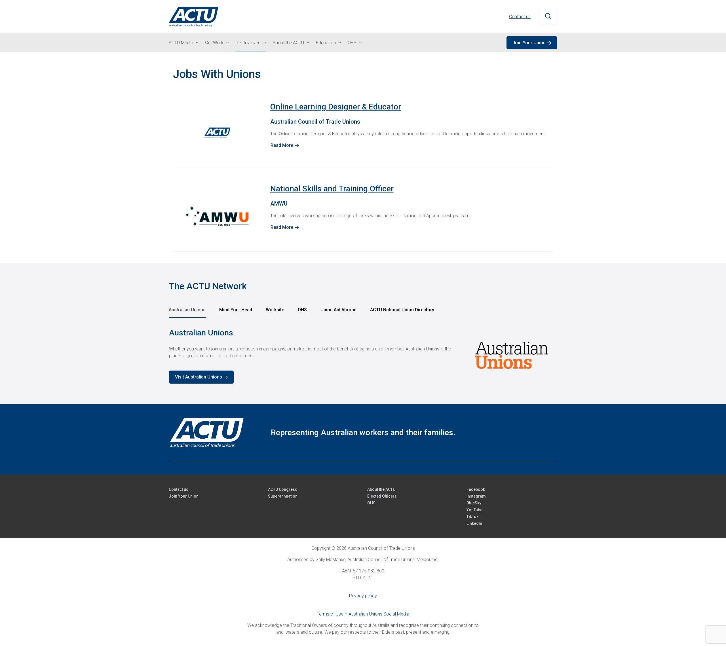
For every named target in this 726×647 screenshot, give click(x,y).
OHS (352, 42)
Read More (282, 145)
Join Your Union (529, 42)
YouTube (474, 510)
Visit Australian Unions (198, 377)
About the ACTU (288, 42)
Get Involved (248, 42)
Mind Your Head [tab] (235, 309)
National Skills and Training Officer (332, 188)
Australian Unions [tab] (187, 309)
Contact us (520, 16)
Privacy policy (363, 596)
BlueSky (474, 503)
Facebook (476, 489)
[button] (548, 16)
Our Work (214, 42)
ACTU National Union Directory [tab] (402, 309)
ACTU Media (181, 42)
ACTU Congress (282, 489)
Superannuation (282, 496)
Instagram (476, 496)
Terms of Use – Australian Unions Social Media (363, 614)
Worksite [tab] (275, 309)
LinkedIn (474, 523)
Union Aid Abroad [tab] (338, 309)
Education (326, 42)
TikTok (472, 516)
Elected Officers (382, 496)
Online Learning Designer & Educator (335, 106)
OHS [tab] (302, 309)
